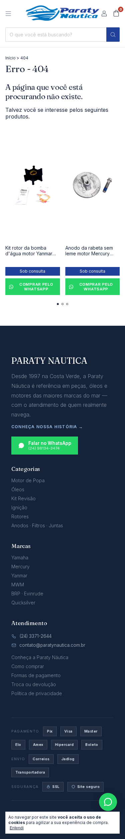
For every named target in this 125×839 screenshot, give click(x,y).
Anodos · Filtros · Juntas (37, 525)
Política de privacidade (36, 693)
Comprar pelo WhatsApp (36, 286)
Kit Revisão (23, 498)
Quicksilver (23, 602)
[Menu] (8, 14)
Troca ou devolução (33, 684)
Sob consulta (32, 271)
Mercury (20, 566)
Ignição (19, 507)
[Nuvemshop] (37, 810)
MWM (17, 584)
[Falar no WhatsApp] (108, 802)
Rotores (20, 516)
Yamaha (19, 557)
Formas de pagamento (36, 675)
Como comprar (27, 666)
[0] (116, 14)
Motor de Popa (28, 480)
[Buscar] (113, 34)
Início (10, 57)
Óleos (17, 489)
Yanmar (19, 575)
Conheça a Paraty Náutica (39, 657)
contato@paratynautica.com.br (52, 645)
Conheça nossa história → (47, 426)
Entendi (17, 828)
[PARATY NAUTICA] (62, 13)
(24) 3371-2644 (35, 636)
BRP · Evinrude (27, 593)
